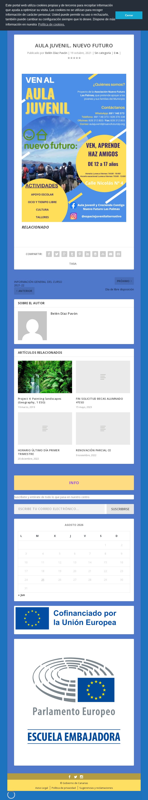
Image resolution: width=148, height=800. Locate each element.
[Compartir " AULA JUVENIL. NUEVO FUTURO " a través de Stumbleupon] (103, 254)
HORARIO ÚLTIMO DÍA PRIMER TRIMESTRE (39, 452)
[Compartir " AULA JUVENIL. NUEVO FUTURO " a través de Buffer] (95, 254)
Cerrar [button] (129, 15)
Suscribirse (120, 509)
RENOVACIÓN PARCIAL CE (93, 450)
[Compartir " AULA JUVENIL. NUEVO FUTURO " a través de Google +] (64, 254)
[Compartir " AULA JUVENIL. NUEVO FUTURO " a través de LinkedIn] (87, 254)
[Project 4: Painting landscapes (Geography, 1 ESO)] (45, 377)
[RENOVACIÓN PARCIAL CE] (103, 428)
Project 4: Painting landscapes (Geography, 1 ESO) (39, 400)
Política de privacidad (64, 788)
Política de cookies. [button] (51, 24)
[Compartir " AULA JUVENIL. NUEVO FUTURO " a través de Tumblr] (72, 254)
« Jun (21, 595)
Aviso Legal (41, 788)
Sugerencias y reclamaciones (96, 788)
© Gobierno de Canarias (74, 783)
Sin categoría (103, 53)
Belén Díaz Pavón (56, 53)
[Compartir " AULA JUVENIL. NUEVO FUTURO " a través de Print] (118, 254)
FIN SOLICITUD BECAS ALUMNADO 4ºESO (99, 400)
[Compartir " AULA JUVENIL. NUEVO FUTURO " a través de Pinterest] (80, 254)
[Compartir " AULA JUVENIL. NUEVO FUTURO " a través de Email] (110, 254)
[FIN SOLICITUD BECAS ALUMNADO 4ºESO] (103, 377)
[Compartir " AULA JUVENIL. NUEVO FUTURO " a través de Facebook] (49, 254)
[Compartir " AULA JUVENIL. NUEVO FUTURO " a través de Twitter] (57, 254)
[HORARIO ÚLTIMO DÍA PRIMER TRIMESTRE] (45, 428)
